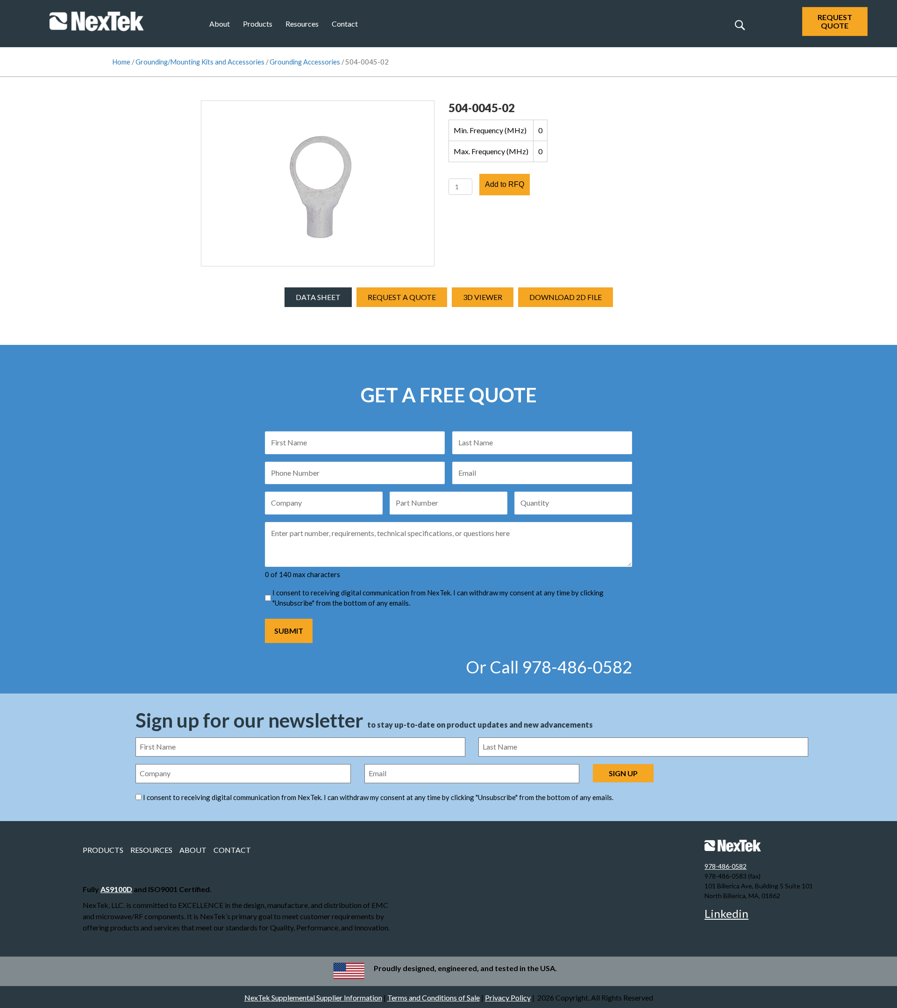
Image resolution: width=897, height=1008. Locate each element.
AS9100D (116, 889)
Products (257, 23)
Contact (345, 23)
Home (121, 61)
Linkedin (726, 913)
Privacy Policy (508, 997)
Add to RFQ (504, 184)
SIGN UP (623, 773)
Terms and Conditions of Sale (433, 997)
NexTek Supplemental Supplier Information (313, 997)
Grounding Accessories (305, 61)
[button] (739, 24)
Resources (302, 23)
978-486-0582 (726, 866)
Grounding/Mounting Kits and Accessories (199, 61)
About (219, 23)
